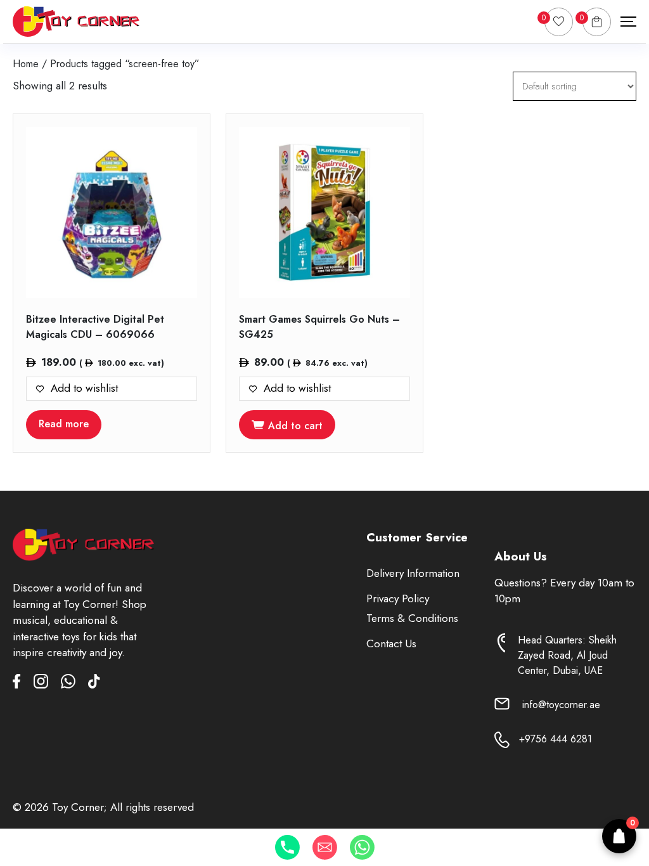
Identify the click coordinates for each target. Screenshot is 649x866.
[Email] (324, 847)
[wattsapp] (74, 684)
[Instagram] (47, 684)
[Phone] (287, 847)
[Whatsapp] (362, 847)
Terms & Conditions (412, 618)
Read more (64, 424)
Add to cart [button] (295, 425)
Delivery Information (412, 573)
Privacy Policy (397, 598)
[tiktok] (94, 684)
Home (26, 63)
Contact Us (391, 643)
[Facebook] (23, 684)
